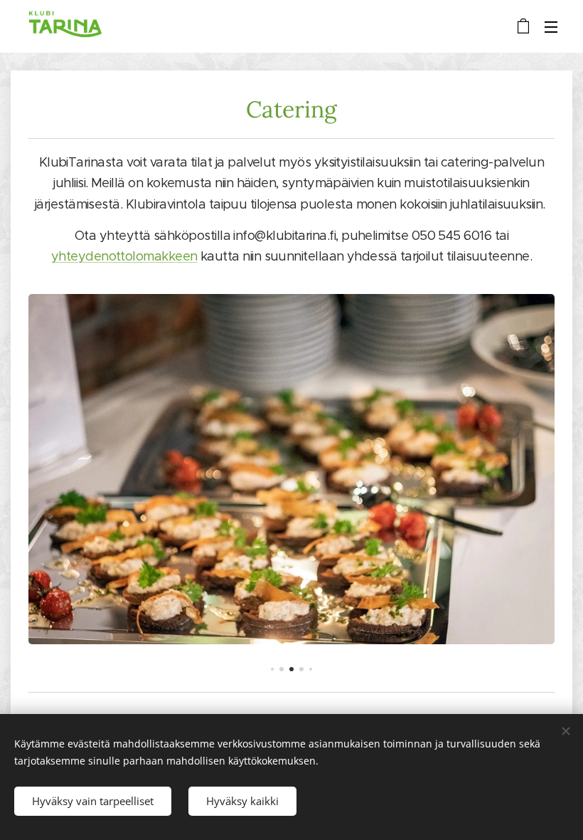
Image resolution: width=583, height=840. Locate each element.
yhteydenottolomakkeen (124, 256)
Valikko (551, 26)
